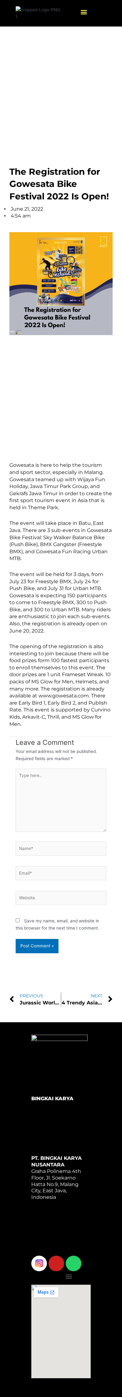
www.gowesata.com (63, 696)
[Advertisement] (61, 90)
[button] (84, 12)
